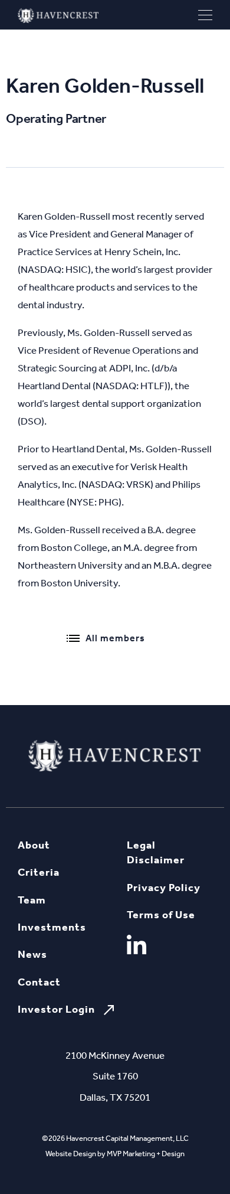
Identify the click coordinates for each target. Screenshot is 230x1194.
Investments (52, 927)
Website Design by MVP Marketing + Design (115, 1153)
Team (32, 899)
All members (115, 638)
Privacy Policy (164, 887)
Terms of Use (161, 914)
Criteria (39, 872)
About (34, 845)
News (32, 954)
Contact (39, 982)
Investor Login (56, 1009)
